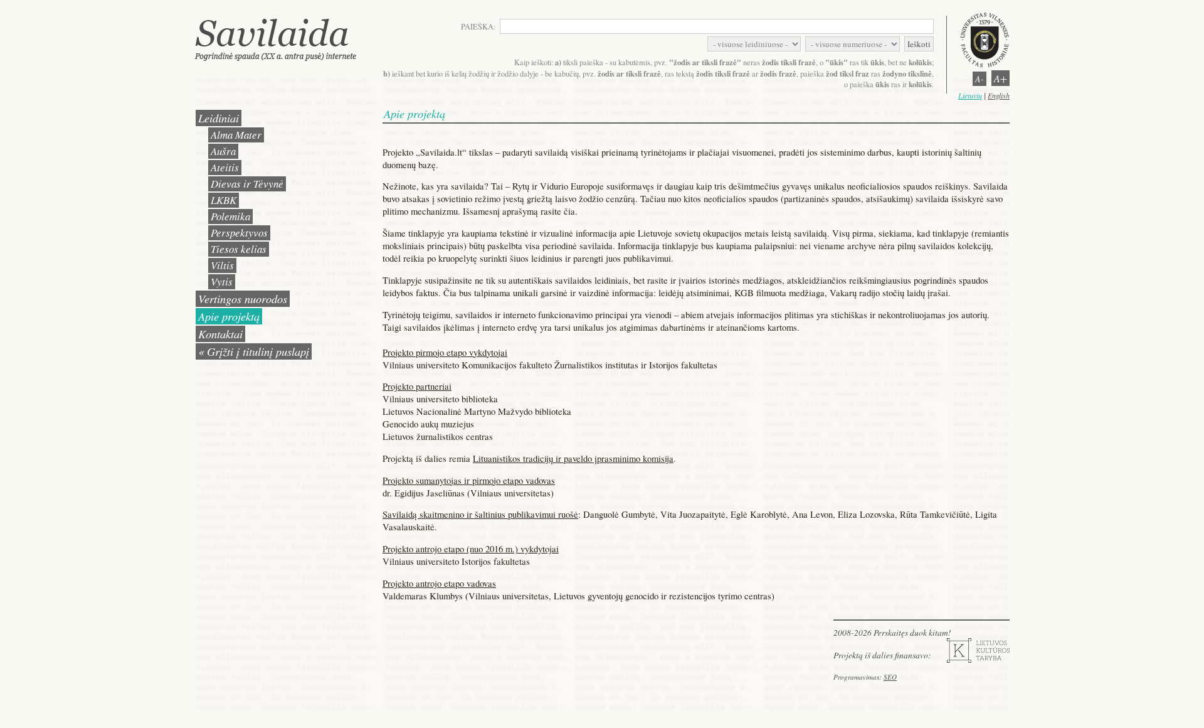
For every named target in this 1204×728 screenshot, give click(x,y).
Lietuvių (970, 95)
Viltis (222, 265)
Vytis (222, 281)
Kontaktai (220, 333)
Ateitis (225, 167)
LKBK (223, 200)
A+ (1000, 78)
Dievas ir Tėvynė (247, 183)
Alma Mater (236, 134)
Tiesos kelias (239, 249)
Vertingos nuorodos (242, 298)
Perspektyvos (239, 232)
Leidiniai (218, 118)
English (999, 95)
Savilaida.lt (287, 39)
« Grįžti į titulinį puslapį (253, 351)
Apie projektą (229, 316)
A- (979, 79)
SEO (890, 677)
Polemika (230, 216)
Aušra (223, 151)
